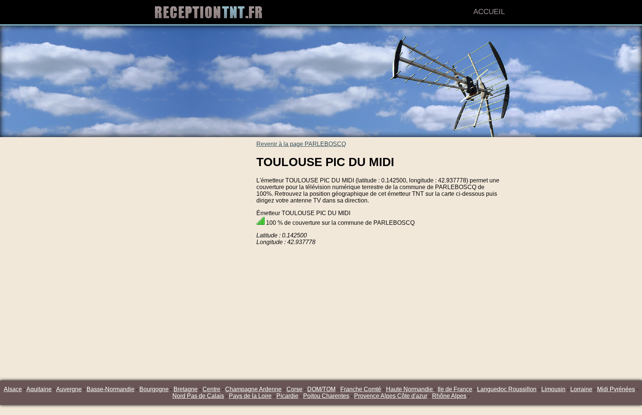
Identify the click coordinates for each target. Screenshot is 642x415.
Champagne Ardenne (253, 389)
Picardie (287, 396)
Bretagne (186, 389)
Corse (294, 389)
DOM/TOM (321, 389)
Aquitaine (39, 389)
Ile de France (455, 389)
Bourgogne (154, 389)
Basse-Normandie (110, 389)
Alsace (13, 389)
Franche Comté (360, 389)
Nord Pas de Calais (198, 396)
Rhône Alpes (449, 396)
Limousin (553, 389)
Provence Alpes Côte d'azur (390, 396)
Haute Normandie (410, 389)
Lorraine (581, 389)
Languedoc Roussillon (506, 389)
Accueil (489, 11)
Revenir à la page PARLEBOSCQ (301, 144)
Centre (211, 389)
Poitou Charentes (326, 396)
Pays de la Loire (250, 396)
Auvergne (69, 389)
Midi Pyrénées (616, 389)
